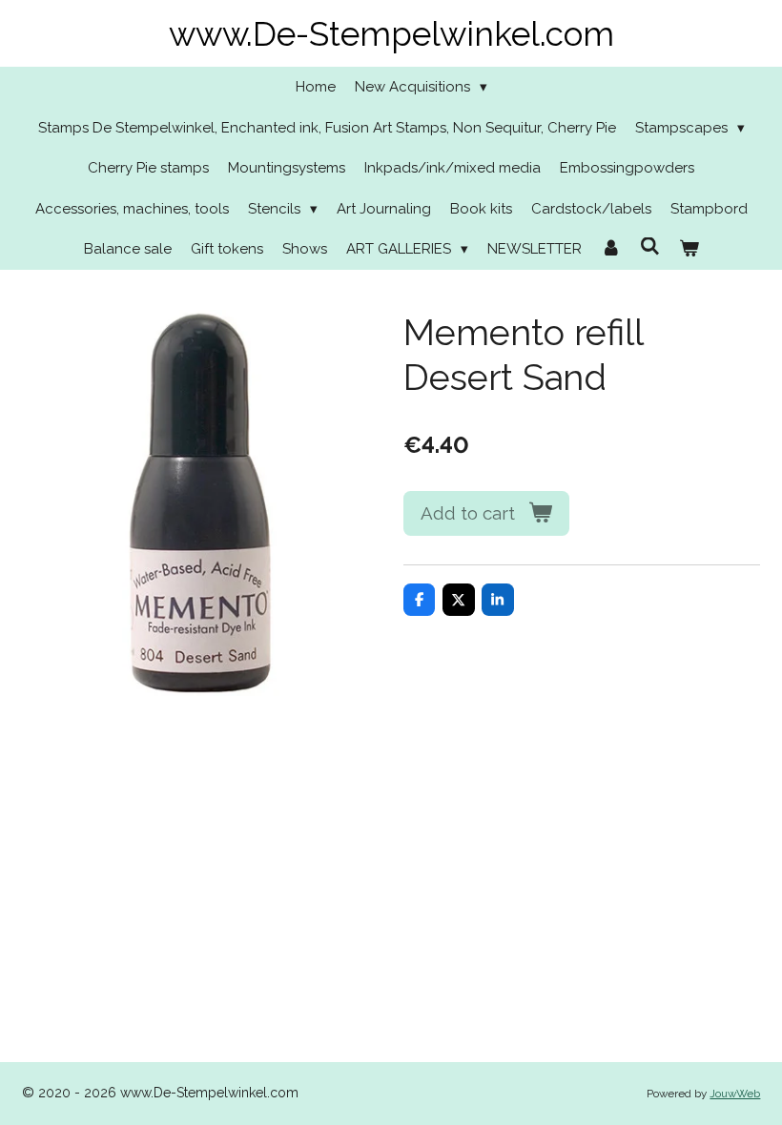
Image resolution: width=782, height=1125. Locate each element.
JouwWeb (735, 1093)
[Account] (610, 249)
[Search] (649, 247)
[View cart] (689, 249)
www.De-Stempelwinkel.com (391, 33)
